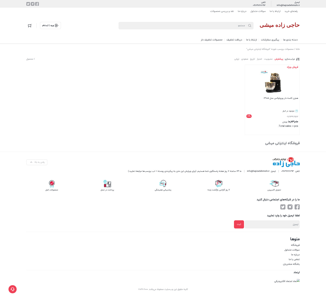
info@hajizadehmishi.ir (288, 5)
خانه (298, 49)
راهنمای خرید (291, 11)
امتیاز (259, 59)
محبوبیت (268, 59)
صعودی (244, 59)
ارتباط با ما (275, 11)
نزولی (236, 59)
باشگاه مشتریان (291, 264)
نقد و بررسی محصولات (222, 11)
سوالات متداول (258, 11)
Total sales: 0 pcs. (272, 99)
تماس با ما (294, 259)
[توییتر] (28, 4)
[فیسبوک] (37, 4)
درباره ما (242, 11)
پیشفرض (279, 59)
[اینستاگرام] (32, 4)
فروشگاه (295, 245)
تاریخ (252, 59)
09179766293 (259, 5)
